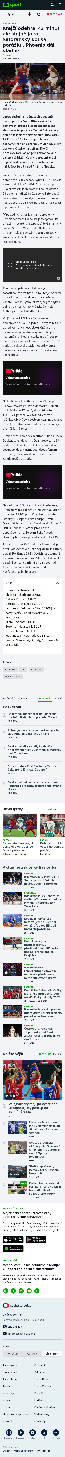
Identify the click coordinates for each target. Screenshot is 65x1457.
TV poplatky (10, 1379)
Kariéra (38, 1400)
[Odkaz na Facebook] (13, 1291)
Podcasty (8, 1393)
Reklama (39, 1372)
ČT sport (7, 55)
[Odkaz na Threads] (37, 1291)
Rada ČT (39, 1393)
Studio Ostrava (42, 1386)
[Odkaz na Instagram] (5, 1291)
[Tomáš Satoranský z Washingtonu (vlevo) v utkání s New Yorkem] (32, 81)
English (6, 1450)
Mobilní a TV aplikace (15, 1414)
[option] (13, 1353)
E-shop (7, 1407)
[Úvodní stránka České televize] (17, 1305)
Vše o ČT (8, 1421)
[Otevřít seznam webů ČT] (61, 5)
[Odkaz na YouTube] (29, 1291)
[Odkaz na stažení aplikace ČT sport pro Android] (36, 1239)
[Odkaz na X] (21, 1291)
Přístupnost (43, 1450)
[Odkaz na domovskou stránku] (17, 5)
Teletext (8, 1386)
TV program (10, 1365)
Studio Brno (41, 1379)
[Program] (39, 14)
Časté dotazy (41, 1414)
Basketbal (10, 23)
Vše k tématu (54, 809)
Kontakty (39, 1421)
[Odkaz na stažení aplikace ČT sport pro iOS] (13, 1239)
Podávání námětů (44, 1407)
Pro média (40, 1365)
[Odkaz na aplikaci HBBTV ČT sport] (13, 1248)
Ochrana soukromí (24, 1450)
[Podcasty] (29, 14)
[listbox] (32, 1354)
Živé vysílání (10, 1372)
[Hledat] (52, 5)
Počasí (7, 1400)
